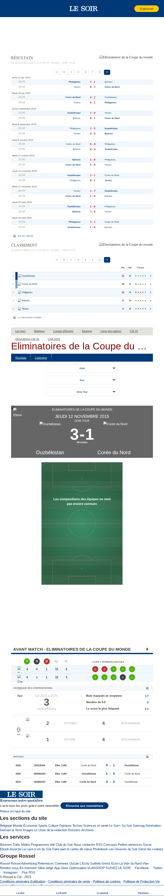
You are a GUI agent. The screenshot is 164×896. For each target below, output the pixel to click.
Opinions (65, 825)
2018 (82, 368)
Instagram (10, 872)
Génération (153, 825)
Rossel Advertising (24, 863)
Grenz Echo (110, 863)
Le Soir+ (115, 825)
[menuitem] (20, 890)
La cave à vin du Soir (36, 849)
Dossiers (74, 830)
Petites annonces (130, 844)
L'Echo (84, 863)
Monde (17, 825)
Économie (30, 825)
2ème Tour (82, 392)
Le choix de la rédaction (50, 830)
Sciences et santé (95, 825)
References (46, 863)
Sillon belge (45, 868)
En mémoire (28, 868)
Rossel (5, 863)
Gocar (147, 844)
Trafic (16, 844)
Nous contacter (84, 844)
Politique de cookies (107, 881)
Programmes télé (43, 844)
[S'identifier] (131, 8)
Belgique (6, 825)
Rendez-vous (9, 868)
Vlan (145, 863)
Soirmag (139, 825)
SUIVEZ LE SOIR (118, 868)
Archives (87, 830)
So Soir (127, 825)
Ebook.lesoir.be (10, 849)
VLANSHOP (96, 868)
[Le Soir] (83, 8)
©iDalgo (15, 789)
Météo (25, 844)
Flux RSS (28, 872)
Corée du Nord (113, 452)
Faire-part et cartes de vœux (72, 849)
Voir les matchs (25, 236)
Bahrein (108, 82)
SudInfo (95, 863)
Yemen (77, 87)
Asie (82, 380)
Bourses (6, 844)
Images (28, 830)
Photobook (100, 849)
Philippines (75, 82)
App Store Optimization (70, 868)
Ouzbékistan (50, 452)
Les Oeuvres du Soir (123, 849)
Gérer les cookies (150, 849)
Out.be (74, 863)
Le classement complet (29, 317)
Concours (110, 844)
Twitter (157, 868)
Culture (53, 825)
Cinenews (62, 863)
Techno (77, 825)
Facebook (141, 868)
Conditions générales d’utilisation (22, 881)
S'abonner (147, 8)
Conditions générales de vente (69, 881)
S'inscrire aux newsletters (84, 805)
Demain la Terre (11, 830)
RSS (99, 844)
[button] (10, 8)
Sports (42, 825)
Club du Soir (64, 844)
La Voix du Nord (130, 863)
